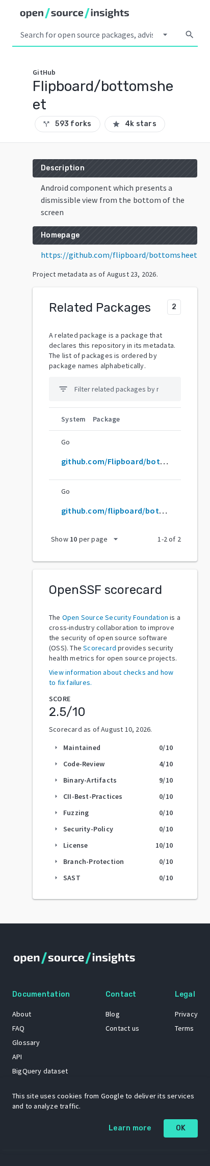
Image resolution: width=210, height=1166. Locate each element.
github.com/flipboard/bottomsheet (128, 510)
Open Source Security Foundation (115, 617)
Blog (113, 1014)
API (17, 1056)
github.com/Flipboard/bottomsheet (128, 461)
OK (181, 1128)
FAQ (18, 1028)
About (21, 1014)
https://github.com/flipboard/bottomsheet (119, 255)
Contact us (122, 1028)
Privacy (186, 1014)
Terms (184, 1028)
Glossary (26, 1042)
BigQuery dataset (40, 1070)
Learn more (130, 1128)
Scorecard (99, 647)
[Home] (74, 13)
